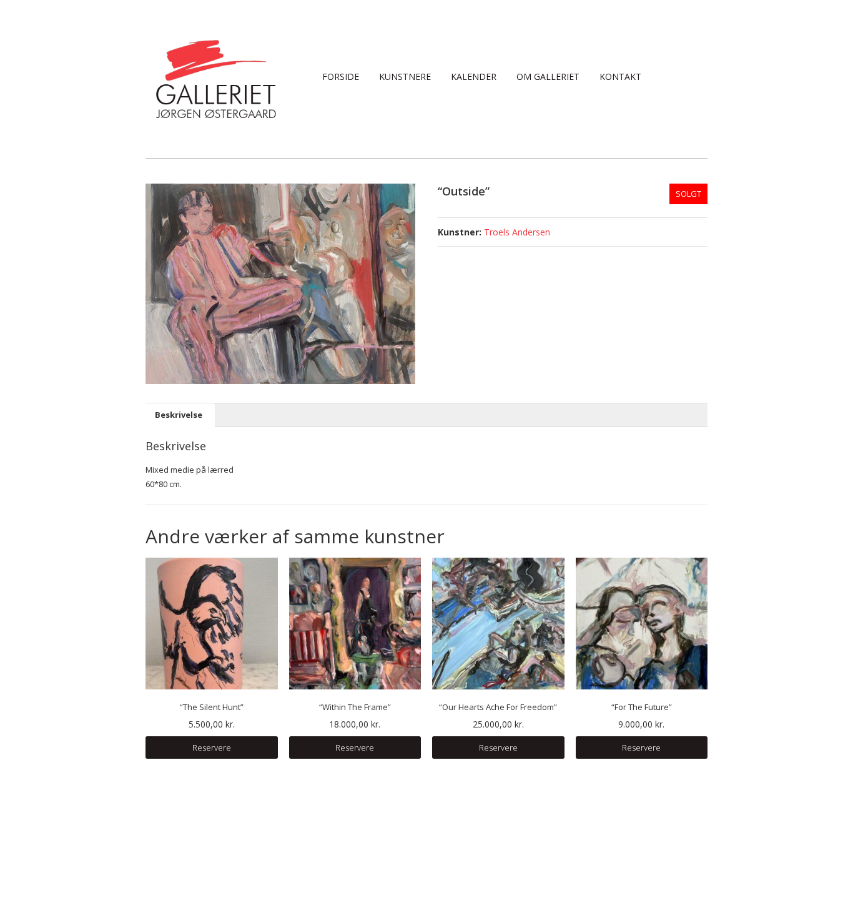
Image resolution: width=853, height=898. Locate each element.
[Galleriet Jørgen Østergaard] (215, 78)
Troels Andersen (517, 232)
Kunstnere (405, 76)
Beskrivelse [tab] (178, 414)
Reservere (211, 747)
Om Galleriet (547, 76)
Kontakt (620, 76)
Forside (340, 76)
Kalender (473, 76)
